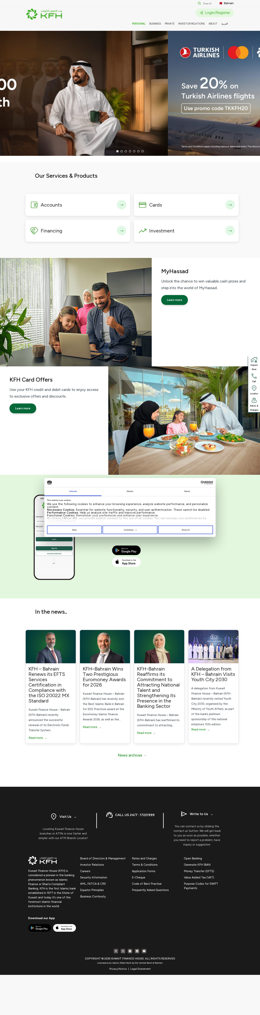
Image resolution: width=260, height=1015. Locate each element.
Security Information (93, 877)
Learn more (174, 300)
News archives (132, 755)
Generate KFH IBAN (197, 864)
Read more (38, 738)
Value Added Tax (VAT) (199, 877)
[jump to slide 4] (130, 151)
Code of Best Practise (147, 883)
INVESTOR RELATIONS (191, 23)
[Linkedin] (137, 951)
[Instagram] (130, 951)
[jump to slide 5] (134, 151)
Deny (74, 530)
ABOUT (213, 23)
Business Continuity (93, 896)
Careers (85, 871)
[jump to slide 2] (121, 151)
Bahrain (228, 3)
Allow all (186, 530)
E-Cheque (138, 877)
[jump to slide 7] (142, 151)
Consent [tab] (73, 491)
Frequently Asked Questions (150, 890)
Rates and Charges (144, 858)
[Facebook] (116, 951)
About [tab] (187, 491)
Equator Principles (92, 890)
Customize (129, 530)
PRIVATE (170, 23)
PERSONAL (139, 23)
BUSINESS (155, 23)
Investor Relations (92, 864)
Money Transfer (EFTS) (199, 871)
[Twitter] (123, 951)
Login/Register (217, 12)
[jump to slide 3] (126, 151)
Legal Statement (140, 968)
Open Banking (193, 858)
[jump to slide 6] (138, 151)
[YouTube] (144, 951)
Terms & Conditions (145, 864)
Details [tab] (130, 491)
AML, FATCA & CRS (93, 883)
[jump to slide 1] (117, 151)
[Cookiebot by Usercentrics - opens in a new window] (196, 482)
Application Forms (143, 871)
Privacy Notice (118, 968)
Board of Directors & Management (103, 858)
